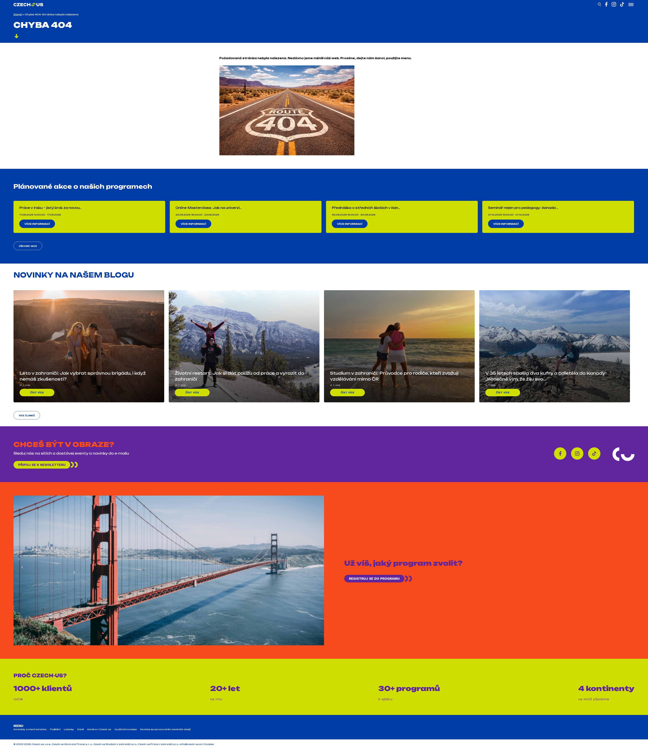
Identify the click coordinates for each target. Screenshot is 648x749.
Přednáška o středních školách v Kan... (366, 208)
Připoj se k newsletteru (41, 465)
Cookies (209, 744)
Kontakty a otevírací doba (30, 729)
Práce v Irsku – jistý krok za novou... (50, 208)
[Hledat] (599, 5)
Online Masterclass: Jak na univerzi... (209, 208)
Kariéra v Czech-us (99, 729)
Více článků (27, 415)
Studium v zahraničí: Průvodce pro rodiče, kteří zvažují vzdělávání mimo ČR (394, 376)
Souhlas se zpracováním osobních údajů (165, 729)
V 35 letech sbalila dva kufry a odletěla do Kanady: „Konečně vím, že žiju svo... (546, 376)
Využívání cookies (125, 729)
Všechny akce (28, 246)
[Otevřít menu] (630, 5)
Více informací (37, 223)
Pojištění (55, 729)
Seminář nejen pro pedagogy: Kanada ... (523, 208)
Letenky (69, 729)
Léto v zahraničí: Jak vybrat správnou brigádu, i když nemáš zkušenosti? (83, 376)
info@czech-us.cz (191, 744)
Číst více (37, 392)
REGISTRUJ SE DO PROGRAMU (374, 579)
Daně (80, 729)
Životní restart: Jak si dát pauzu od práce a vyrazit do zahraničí (239, 376)
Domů (18, 14)
